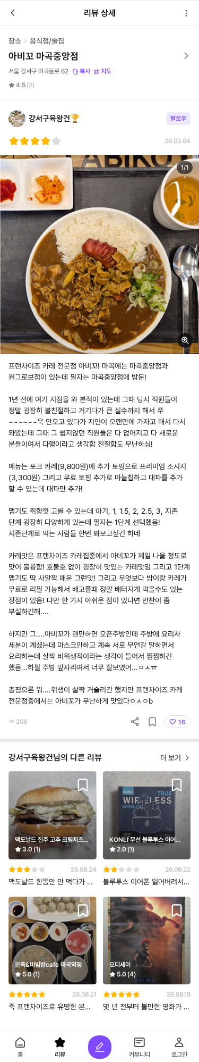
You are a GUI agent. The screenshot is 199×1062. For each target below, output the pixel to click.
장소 (14, 41)
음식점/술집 (47, 41)
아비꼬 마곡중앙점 (43, 56)
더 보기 (170, 758)
